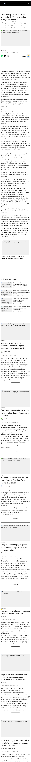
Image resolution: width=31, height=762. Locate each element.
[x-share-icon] (5, 57)
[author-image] (2, 351)
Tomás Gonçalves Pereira (8, 748)
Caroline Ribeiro (8, 418)
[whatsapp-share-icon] (2, 57)
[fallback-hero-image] (6, 285)
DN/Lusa (3, 50)
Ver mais (15, 384)
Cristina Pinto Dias (14, 269)
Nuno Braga (7, 351)
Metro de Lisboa (5, 269)
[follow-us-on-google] (28, 56)
